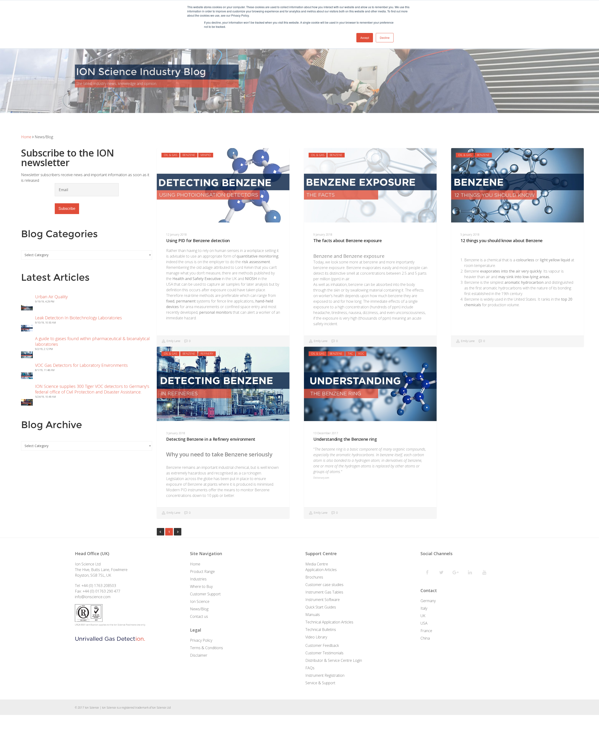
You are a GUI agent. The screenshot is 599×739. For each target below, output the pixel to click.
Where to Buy (201, 586)
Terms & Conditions (206, 647)
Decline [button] (385, 38)
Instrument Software (322, 599)
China (425, 638)
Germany (428, 600)
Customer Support (205, 594)
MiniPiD (206, 155)
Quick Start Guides (320, 607)
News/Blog (199, 609)
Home (195, 564)
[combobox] (86, 255)
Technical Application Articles (329, 622)
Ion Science (199, 601)
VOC (361, 354)
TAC (350, 354)
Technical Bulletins (320, 629)
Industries (198, 579)
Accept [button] (364, 38)
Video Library (316, 637)
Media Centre (316, 564)
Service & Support (320, 682)
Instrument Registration (324, 675)
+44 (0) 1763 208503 (98, 585)
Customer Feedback (322, 645)
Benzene (189, 155)
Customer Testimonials (324, 652)
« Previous (160, 531)
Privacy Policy (201, 640)
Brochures (314, 577)
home (26, 136)
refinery (207, 354)
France (426, 630)
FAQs (309, 667)
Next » (177, 531)
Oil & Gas (170, 155)
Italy (423, 608)
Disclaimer (198, 655)
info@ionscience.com (92, 596)
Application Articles (321, 569)
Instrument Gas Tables (324, 592)
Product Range (202, 571)
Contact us (199, 616)
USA (423, 623)
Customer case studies (324, 584)
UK (422, 615)
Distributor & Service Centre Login (333, 660)
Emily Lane (173, 341)
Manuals (312, 614)
